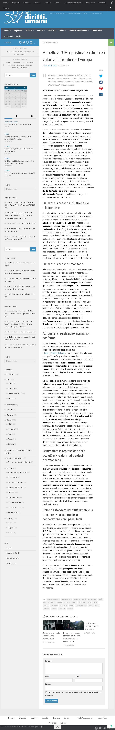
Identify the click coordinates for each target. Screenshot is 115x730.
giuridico (45, 605)
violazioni (70, 609)
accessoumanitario (67, 599)
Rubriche (26, 3)
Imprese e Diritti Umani (15, 487)
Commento (48, 661)
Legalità (54, 42)
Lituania (47, 353)
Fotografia (11, 388)
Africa (10, 424)
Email (77, 676)
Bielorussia (67, 602)
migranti (91, 605)
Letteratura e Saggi (14, 393)
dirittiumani (82, 602)
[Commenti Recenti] (24, 116)
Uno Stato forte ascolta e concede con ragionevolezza (51, 636)
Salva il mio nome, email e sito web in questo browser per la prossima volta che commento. (73, 693)
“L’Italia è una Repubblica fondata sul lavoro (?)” (19, 173)
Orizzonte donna (13, 497)
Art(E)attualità (11, 374)
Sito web (48, 684)
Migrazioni (16, 3)
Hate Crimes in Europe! (15, 482)
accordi (84, 599)
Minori (10, 533)
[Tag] (32, 116)
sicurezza (54, 609)
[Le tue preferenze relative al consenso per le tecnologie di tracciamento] (111, 726)
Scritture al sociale (11, 122)
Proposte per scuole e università (19, 462)
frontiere (95, 602)
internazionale (63, 605)
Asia (9, 434)
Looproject (40, 727)
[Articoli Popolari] (16, 116)
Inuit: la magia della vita (28, 223)
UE (64, 609)
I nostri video (90, 3)
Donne (10, 523)
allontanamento (92, 599)
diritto (89, 602)
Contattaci (101, 3)
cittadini (74, 602)
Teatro (10, 398)
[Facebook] (20, 42)
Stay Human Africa (14, 507)
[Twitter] (23, 42)
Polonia (53, 353)
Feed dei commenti (13, 558)
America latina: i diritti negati (17, 472)
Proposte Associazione (72, 3)
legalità (71, 605)
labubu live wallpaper (14, 228)
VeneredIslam (13, 512)
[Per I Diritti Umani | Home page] (25, 16)
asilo (44, 602)
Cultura (56, 3)
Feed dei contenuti (13, 553)
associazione (51, 602)
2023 (7, 107)
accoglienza (77, 599)
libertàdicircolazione (80, 605)
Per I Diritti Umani (50, 66)
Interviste (47, 3)
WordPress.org (12, 563)
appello (101, 599)
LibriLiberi (11, 492)
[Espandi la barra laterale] (111, 42)
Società (36, 3)
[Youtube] (31, 42)
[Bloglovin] (34, 42)
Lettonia (61, 353)
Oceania (11, 444)
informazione (54, 605)
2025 (23, 107)
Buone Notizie (13, 477)
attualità (59, 602)
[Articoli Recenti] (8, 116)
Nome (47, 676)
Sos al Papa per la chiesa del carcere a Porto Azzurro (91, 626)
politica (97, 605)
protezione (46, 609)
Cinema (10, 383)
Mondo (5, 3)
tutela (60, 609)
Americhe (11, 429)
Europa (46, 42)
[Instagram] (27, 42)
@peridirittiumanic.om (53, 599)
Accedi (9, 548)
